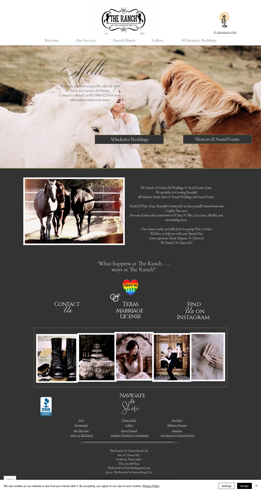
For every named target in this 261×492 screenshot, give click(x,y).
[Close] (256, 486)
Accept (244, 486)
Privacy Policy (151, 486)
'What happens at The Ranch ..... (134, 266)
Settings (227, 486)
